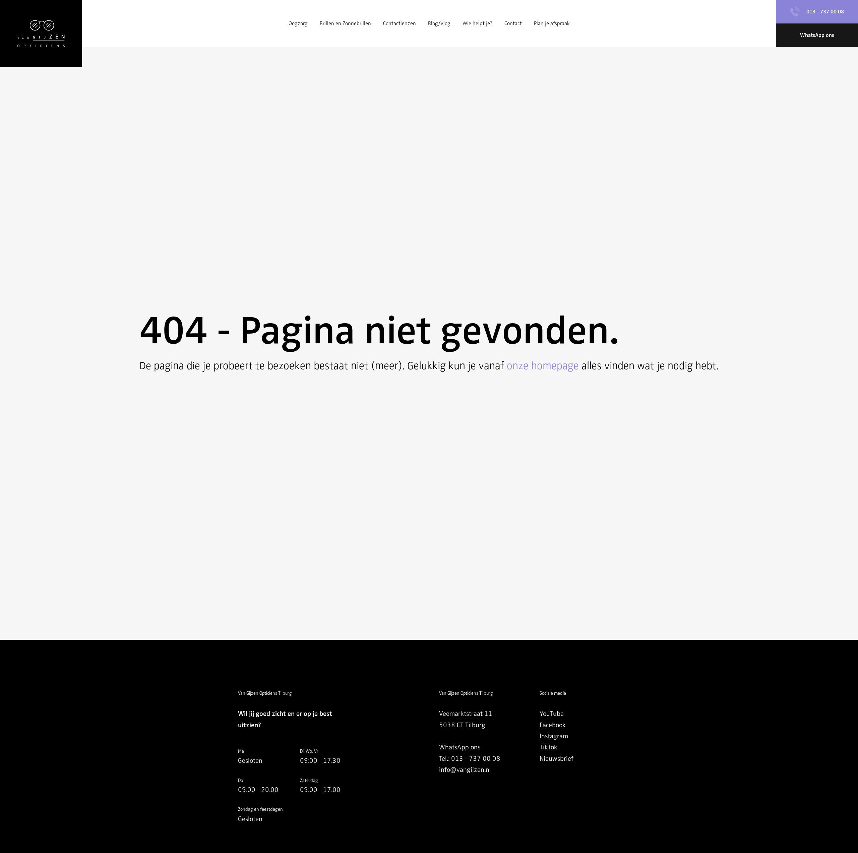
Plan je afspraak (552, 23)
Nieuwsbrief (556, 758)
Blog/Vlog (439, 23)
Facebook (553, 725)
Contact (513, 23)
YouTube (552, 713)
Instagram (554, 736)
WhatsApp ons (459, 747)
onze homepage (543, 365)
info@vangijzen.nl (465, 769)
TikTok (548, 747)
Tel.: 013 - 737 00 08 (469, 758)
